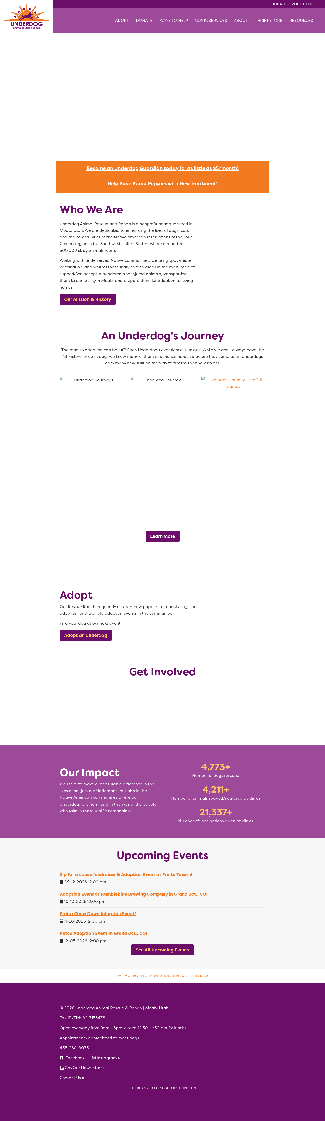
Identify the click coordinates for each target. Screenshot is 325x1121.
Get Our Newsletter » (84, 1067)
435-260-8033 (74, 1048)
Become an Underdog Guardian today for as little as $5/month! (162, 168)
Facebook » (76, 1058)
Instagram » (108, 1058)
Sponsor (188, 708)
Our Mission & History (87, 299)
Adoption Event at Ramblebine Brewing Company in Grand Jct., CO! (134, 894)
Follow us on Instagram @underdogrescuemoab (162, 976)
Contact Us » (72, 1077)
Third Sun (187, 1088)
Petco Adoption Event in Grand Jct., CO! (103, 933)
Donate (278, 4)
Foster (137, 708)
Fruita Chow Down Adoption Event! (98, 914)
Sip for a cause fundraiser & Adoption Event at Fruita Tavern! (126, 874)
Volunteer (302, 4)
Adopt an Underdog (85, 635)
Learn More (162, 536)
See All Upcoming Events (162, 950)
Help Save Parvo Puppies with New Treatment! (162, 183)
